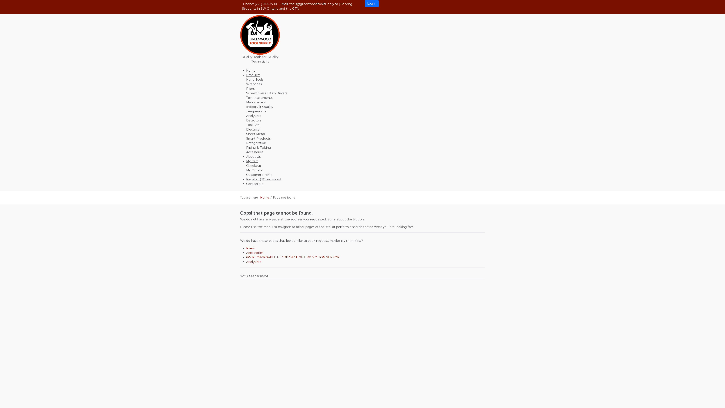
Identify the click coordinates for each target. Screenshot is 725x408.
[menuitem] (250, 70)
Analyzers (253, 262)
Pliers (250, 248)
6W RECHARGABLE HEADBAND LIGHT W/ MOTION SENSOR (292, 257)
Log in (371, 3)
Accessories (254, 253)
